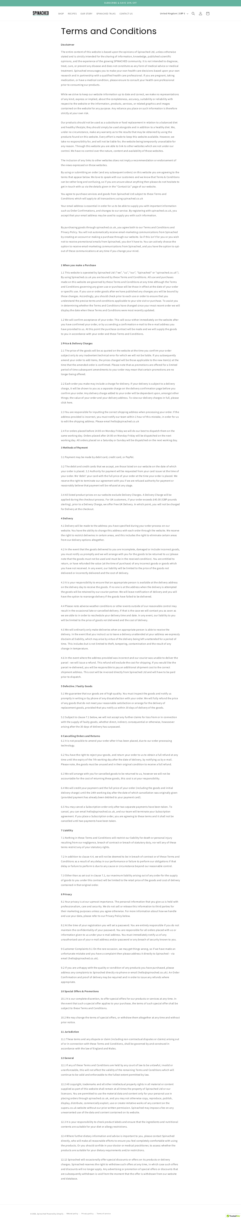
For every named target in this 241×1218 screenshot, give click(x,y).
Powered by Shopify (55, 1214)
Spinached (41, 1214)
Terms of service (103, 1213)
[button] (193, 13)
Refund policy (72, 1213)
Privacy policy (87, 1213)
